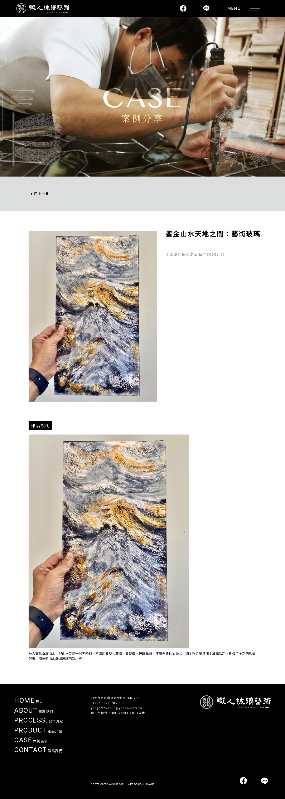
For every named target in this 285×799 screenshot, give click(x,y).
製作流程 (38, 721)
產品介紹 (38, 731)
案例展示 (31, 741)
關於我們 (33, 712)
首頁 (28, 702)
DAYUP (150, 784)
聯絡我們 (38, 751)
